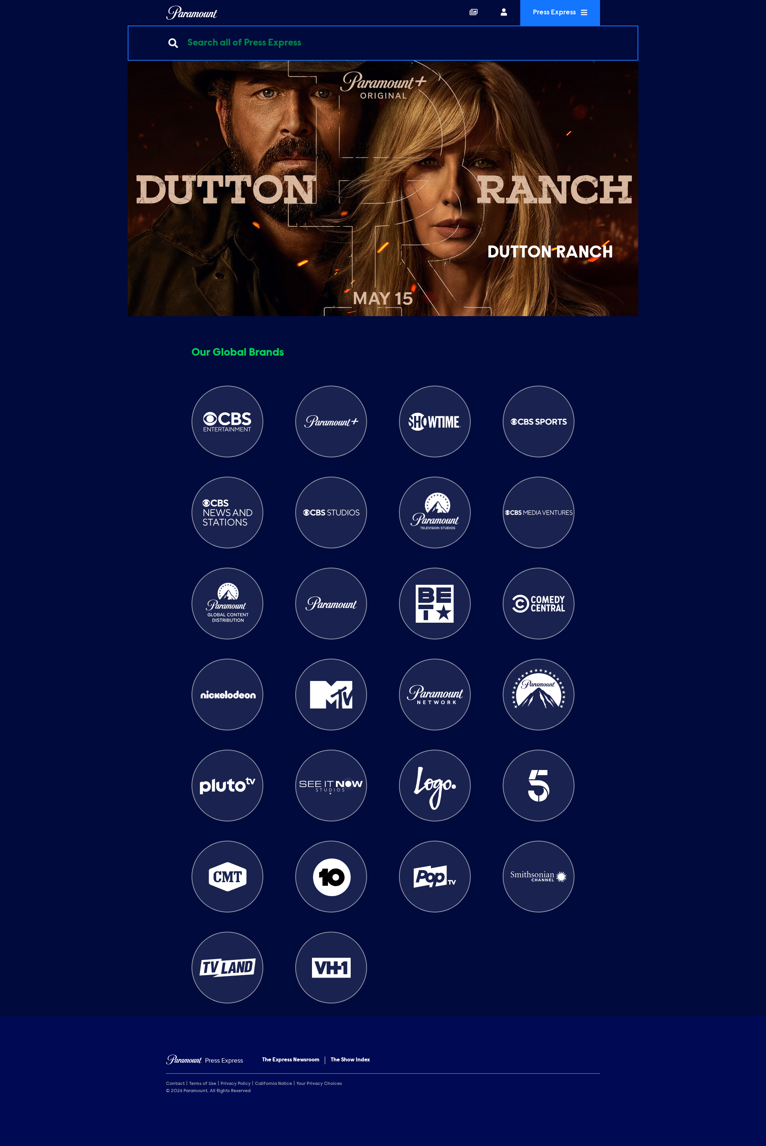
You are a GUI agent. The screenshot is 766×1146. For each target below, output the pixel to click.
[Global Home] (191, 13)
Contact (175, 1083)
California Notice (273, 1083)
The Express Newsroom (290, 1060)
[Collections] (474, 13)
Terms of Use (202, 1083)
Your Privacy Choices (319, 1083)
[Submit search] (173, 43)
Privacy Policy (236, 1083)
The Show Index (350, 1060)
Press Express (555, 12)
